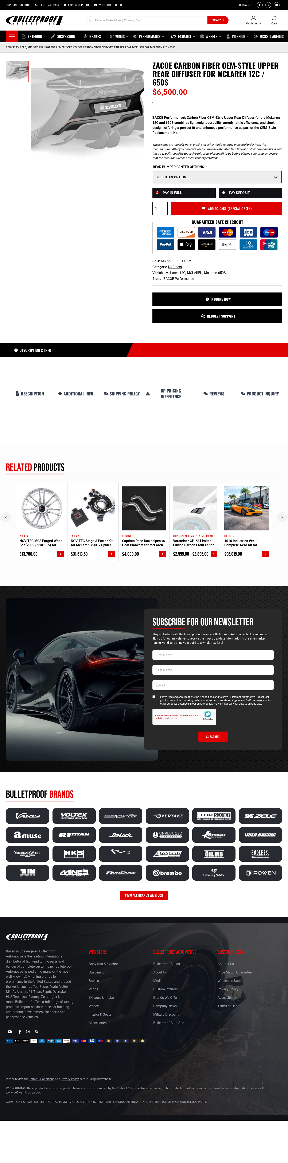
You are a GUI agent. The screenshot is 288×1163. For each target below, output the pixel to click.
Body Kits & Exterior (103, 964)
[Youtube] (277, 5)
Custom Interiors (165, 989)
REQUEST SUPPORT (221, 316)
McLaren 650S (215, 273)
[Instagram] (268, 5)
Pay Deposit (239, 193)
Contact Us (226, 964)
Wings (93, 989)
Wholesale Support (232, 981)
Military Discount (166, 1014)
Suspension (97, 972)
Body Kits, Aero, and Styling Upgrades (31, 47)
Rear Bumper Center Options (179, 167)
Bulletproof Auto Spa (168, 1023)
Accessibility (227, 998)
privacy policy (204, 703)
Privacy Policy (228, 989)
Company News (165, 1006)
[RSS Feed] (36, 1031)
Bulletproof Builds (166, 964)
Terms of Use (227, 1006)
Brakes (94, 981)
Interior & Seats (100, 1014)
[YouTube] (9, 1031)
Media (158, 981)
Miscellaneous (99, 1023)
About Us (160, 972)
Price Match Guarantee (235, 972)
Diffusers (65, 47)
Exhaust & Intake (101, 998)
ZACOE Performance (178, 279)
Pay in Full (172, 193)
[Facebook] (260, 5)
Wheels (94, 1006)
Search (218, 20)
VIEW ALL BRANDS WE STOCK (144, 895)
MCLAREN (194, 273)
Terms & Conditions (41, 1079)
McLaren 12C (175, 273)
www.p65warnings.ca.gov (23, 1092)
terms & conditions (203, 697)
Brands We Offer (165, 998)
